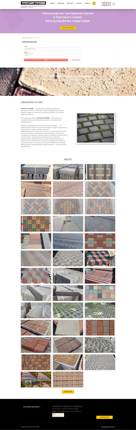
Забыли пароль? (28, 53)
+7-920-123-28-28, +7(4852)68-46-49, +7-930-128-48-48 (67, 406)
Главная (24, 37)
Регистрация (30, 37)
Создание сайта (105, 426)
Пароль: (26, 52)
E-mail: (25, 46)
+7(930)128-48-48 (106, 4)
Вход (46, 60)
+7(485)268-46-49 (106, 5)
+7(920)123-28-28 (106, 2)
